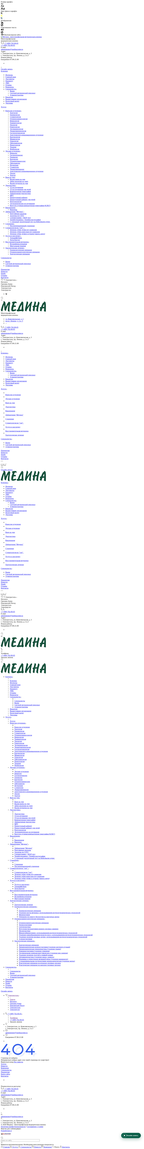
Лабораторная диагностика (20, 193)
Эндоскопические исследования (22, 204)
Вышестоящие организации (16, 99)
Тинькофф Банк (16, 238)
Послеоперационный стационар (22, 226)
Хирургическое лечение (14, 248)
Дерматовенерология (18, 131)
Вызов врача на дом (17, 179)
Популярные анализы (18, 214)
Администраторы (16, 95)
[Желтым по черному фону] (1, 16)
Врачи (12, 91)
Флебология (14, 149)
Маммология (15, 139)
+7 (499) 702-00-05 (11, 43)
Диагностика (10, 185)
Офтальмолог (15, 163)
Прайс (3, 273)
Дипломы (9, 103)
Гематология (15, 127)
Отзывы (8, 85)
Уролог (12, 173)
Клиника (4, 71)
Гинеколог (14, 157)
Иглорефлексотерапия (18, 244)
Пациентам (5, 269)
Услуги (3, 107)
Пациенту (9, 81)
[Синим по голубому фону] (1, 18)
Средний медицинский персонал (22, 93)
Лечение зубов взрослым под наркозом (25, 232)
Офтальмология (16, 143)
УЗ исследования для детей (20, 189)
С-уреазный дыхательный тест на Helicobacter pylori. (30, 222)
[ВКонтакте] (6, 294)
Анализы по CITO (17, 216)
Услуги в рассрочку (13, 236)
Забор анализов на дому (19, 181)
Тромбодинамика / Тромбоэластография (25, 220)
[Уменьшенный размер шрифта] (2, 4)
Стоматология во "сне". (14, 228)
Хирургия (14, 113)
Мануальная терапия (18, 246)
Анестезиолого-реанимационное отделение (26, 135)
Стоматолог (14, 167)
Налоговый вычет (12, 101)
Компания (5, 1068)
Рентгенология (15, 202)
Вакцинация (10, 208)
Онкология (14, 141)
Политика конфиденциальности (13, 1127)
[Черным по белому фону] (1, 14)
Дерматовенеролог (17, 169)
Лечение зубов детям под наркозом (23, 230)
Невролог (13, 153)
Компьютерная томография (20, 191)
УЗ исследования (16, 187)
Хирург (13, 175)
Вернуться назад (7, 1062)
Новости (4, 271)
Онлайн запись (6, 69)
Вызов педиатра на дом (19, 183)
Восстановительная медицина (17, 242)
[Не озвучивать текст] (2, 33)
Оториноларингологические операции (25, 252)
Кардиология (15, 137)
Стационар (9, 224)
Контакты (4, 277)
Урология (13, 125)
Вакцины (13, 210)
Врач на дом (10, 177)
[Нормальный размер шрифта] (2, 6)
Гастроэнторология (17, 133)
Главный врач (10, 77)
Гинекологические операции (21, 250)
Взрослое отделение (13, 111)
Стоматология (15, 117)
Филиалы (9, 75)
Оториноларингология (18, 119)
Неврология (14, 121)
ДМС (7, 83)
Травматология (15, 123)
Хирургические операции (20, 254)
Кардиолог (14, 159)
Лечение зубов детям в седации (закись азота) (27, 234)
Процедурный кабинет (18, 197)
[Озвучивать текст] (2, 30)
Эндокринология (16, 129)
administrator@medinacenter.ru (12, 49)
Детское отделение (12, 151)
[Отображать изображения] (2, 23)
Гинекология (15, 115)
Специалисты (10, 89)
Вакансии (9, 97)
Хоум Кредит (15, 240)
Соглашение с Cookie (35, 1127)
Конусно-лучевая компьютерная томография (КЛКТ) (30, 206)
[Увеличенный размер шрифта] (3, 9)
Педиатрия (14, 165)
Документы (9, 79)
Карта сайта (5, 1074)
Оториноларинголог (18, 161)
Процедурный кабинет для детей (22, 199)
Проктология (15, 145)
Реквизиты (9, 87)
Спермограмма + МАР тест (20, 218)
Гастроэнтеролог (16, 155)
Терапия (13, 147)
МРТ (12, 195)
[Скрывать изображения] (2, 25)
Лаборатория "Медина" (14, 212)
